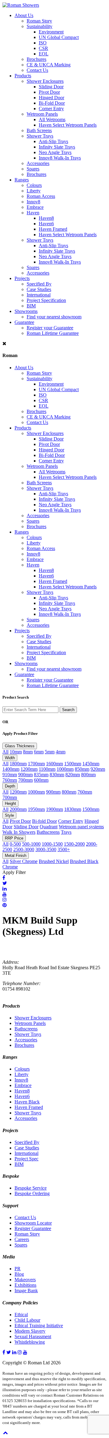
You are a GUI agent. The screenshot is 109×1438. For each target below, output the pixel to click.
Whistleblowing (30, 1342)
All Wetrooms (52, 119)
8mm (28, 751)
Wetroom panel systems (81, 826)
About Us (24, 15)
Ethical (21, 1314)
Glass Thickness (20, 746)
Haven (33, 212)
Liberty (34, 190)
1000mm (65, 769)
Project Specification (46, 300)
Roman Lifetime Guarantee (53, 333)
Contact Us (37, 70)
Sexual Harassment (33, 1336)
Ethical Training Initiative (39, 1325)
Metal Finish (15, 855)
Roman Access (41, 196)
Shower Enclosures (45, 81)
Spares (33, 168)
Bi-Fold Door (52, 103)
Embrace (35, 207)
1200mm (29, 769)
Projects (22, 278)
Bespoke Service (31, 1188)
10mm (16, 751)
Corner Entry (51, 108)
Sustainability (39, 26)
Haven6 (46, 223)
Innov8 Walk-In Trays (60, 157)
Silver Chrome (24, 861)
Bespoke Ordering (32, 1193)
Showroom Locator (33, 1223)
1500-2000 (74, 844)
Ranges (22, 179)
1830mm (72, 809)
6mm (39, 751)
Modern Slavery (30, 1331)
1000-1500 (52, 844)
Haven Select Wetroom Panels (68, 125)
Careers (22, 1239)
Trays (66, 832)
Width (10, 758)
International (39, 294)
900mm (25, 774)
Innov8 (33, 201)
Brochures (36, 59)
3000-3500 (45, 849)
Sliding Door (51, 86)
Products (23, 75)
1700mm (36, 763)
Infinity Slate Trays (57, 146)
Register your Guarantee (50, 327)
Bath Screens (39, 130)
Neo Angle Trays (55, 152)
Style (9, 815)
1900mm (54, 809)
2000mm (18, 809)
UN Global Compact (59, 37)
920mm (98, 769)
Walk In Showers (18, 832)
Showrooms (26, 311)
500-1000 (31, 844)
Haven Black (27, 1101)
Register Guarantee (33, 1228)
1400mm (10, 769)
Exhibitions (25, 1285)
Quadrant (49, 826)
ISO (43, 42)
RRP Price (14, 838)
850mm (82, 769)
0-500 (15, 844)
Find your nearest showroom (54, 316)
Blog (19, 1274)
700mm (25, 780)
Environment (51, 31)
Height (10, 803)
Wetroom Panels (42, 114)
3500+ (64, 849)
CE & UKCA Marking (49, 64)
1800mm (18, 763)
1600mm (54, 763)
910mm (9, 774)
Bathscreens (48, 832)
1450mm (90, 763)
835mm (41, 774)
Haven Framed (53, 229)
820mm (72, 774)
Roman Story (39, 20)
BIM (31, 305)
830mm (57, 774)
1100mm (47, 769)
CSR (43, 48)
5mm (49, 751)
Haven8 (46, 218)
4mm (60, 751)
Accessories (38, 163)
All (5, 751)
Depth (10, 786)
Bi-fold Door (44, 821)
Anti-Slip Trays (53, 141)
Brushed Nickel (54, 861)
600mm (41, 780)
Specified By (39, 283)
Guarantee (24, 322)
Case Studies (39, 289)
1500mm (72, 763)
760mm (9, 780)
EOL (43, 53)
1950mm (36, 809)
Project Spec (26, 1158)
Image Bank (26, 1290)
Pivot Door (49, 92)
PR (18, 1268)
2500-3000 (23, 849)
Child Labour (27, 1320)
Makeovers (25, 1279)
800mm (88, 774)
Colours (34, 185)
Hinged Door (51, 97)
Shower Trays (40, 136)
